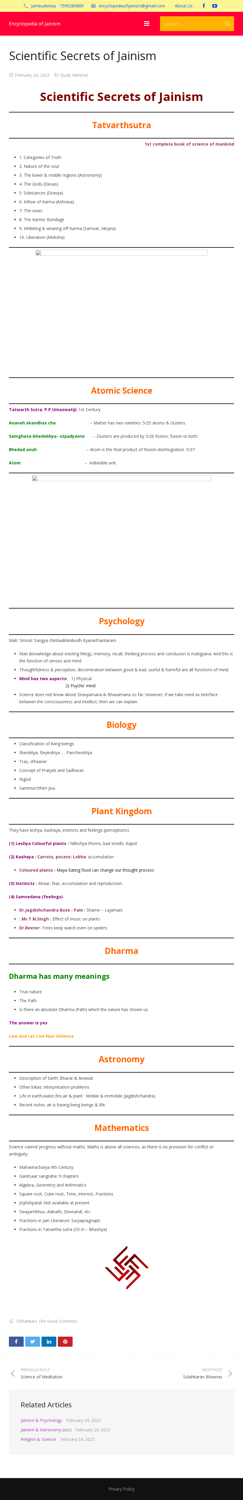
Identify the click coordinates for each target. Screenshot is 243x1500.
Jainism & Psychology (41, 1420)
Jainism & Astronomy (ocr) (46, 1430)
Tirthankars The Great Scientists (46, 1321)
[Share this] (16, 1342)
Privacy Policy (121, 1489)
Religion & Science (38, 1439)
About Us (184, 6)
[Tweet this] (32, 1342)
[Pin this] (65, 1342)
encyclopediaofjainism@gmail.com (132, 6)
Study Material (74, 75)
